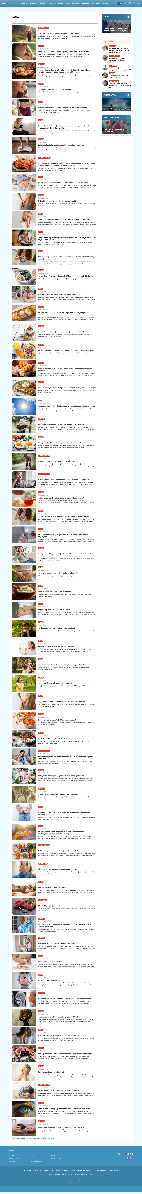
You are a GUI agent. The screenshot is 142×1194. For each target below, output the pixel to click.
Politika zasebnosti (100, 1170)
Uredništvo (37, 1170)
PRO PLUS (46, 1170)
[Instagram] (130, 3)
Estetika (85, 3)
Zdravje (24, 3)
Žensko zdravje (46, 3)
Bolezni (33, 3)
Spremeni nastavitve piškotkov (80, 1170)
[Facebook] (134, 3)
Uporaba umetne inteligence (83, 1174)
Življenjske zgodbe (100, 3)
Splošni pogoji (115, 1170)
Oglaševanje (27, 1170)
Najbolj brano (108, 42)
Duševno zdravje (72, 3)
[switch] (119, 3)
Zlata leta (59, 3)
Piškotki (65, 1170)
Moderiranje (56, 1170)
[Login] (138, 3)
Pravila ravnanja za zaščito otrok (60, 1174)
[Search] (125, 3)
